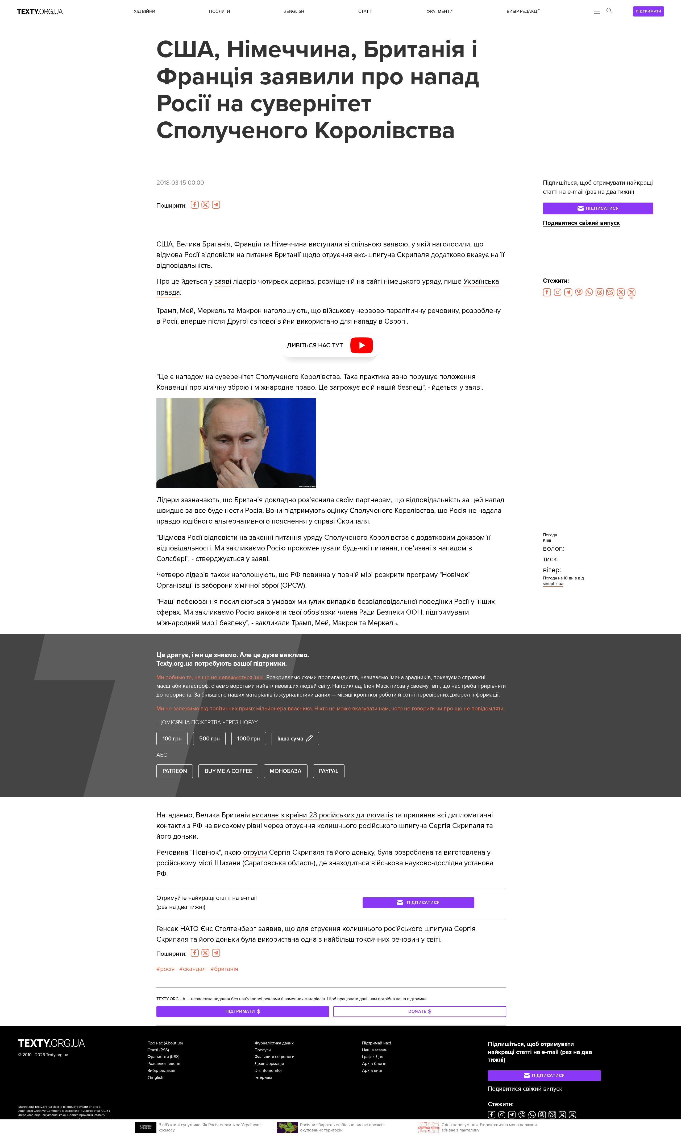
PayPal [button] (328, 771)
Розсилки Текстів (163, 1063)
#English (155, 1077)
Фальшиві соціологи (274, 1056)
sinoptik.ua (553, 583)
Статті (152, 1050)
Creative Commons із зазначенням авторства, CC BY (72, 1111)
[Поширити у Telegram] (216, 205)
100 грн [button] (172, 738)
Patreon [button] (175, 771)
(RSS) (164, 1050)
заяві (222, 281)
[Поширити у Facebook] (195, 205)
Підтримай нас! (376, 1043)
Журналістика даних (274, 1043)
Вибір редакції (161, 1070)
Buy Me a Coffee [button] (228, 771)
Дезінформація (269, 1063)
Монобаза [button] (285, 771)
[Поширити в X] (205, 205)
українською (56, 1115)
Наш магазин (375, 1050)
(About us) (173, 1043)
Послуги (263, 1050)
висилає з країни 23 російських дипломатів (322, 815)
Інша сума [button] (290, 738)
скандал (194, 969)
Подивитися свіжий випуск (581, 223)
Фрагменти (158, 1056)
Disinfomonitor (268, 1070)
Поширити (171, 205)
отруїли (255, 852)
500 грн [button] (209, 738)
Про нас (155, 1043)
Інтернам (263, 1077)
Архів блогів (374, 1063)
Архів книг (372, 1070)
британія (226, 969)
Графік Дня (372, 1056)
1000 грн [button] (248, 738)
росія (167, 969)
